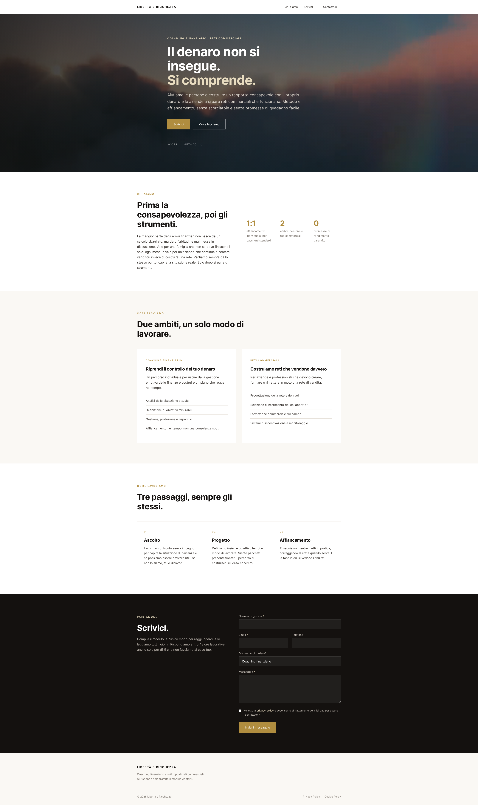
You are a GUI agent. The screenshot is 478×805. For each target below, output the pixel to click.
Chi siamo (291, 7)
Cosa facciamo (209, 124)
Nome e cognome (251, 616)
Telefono (297, 634)
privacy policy (265, 710)
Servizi (308, 7)
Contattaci (330, 6)
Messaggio (247, 672)
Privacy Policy (311, 796)
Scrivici (178, 124)
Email (243, 634)
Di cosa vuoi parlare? (252, 653)
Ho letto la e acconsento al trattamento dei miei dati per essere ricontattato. (290, 712)
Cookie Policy (333, 796)
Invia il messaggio (257, 727)
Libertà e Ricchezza (156, 7)
